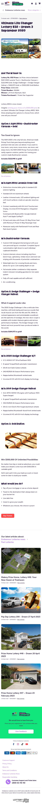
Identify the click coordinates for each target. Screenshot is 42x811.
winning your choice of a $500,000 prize (23, 108)
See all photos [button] (6, 176)
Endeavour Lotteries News (11, 774)
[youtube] (26, 744)
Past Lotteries (23, 18)
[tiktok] (22, 744)
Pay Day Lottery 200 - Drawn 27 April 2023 (20, 617)
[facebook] (13, 744)
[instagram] (18, 744)
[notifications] (32, 3)
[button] (2, 4)
